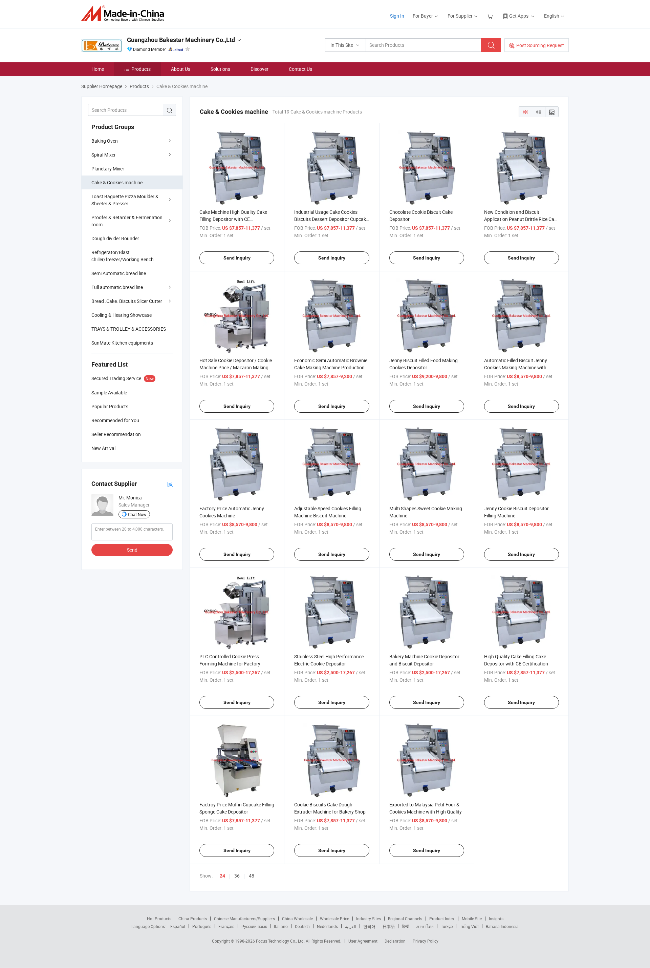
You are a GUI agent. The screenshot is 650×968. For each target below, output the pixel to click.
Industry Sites (368, 918)
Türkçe (447, 926)
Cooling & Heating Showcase (121, 315)
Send (132, 550)
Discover (259, 69)
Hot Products (159, 918)
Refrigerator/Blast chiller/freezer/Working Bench (122, 256)
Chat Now (137, 514)
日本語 (389, 926)
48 (251, 875)
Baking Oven (104, 141)
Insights (496, 918)
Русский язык (254, 926)
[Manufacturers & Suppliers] (124, 13)
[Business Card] (170, 484)
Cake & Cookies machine (117, 182)
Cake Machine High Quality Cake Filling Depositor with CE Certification (233, 219)
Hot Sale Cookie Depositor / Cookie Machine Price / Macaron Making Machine (235, 367)
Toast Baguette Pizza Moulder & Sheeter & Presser (124, 200)
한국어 (369, 926)
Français (226, 926)
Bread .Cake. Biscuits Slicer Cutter (126, 301)
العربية (350, 926)
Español (177, 926)
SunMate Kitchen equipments (122, 342)
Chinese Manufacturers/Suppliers (244, 918)
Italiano (281, 926)
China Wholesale (297, 918)
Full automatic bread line (117, 287)
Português (201, 926)
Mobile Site (472, 918)
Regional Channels (405, 918)
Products (141, 69)
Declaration (395, 941)
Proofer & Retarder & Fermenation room (126, 221)
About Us (180, 69)
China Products (192, 918)
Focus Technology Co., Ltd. (281, 941)
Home (97, 69)
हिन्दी (405, 926)
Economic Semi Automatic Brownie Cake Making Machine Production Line (330, 367)
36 (237, 875)
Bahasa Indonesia (502, 926)
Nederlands (327, 926)
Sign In (397, 16)
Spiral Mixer (103, 154)
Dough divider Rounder (115, 238)
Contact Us (300, 69)
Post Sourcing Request (540, 45)
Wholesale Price (334, 918)
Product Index (442, 918)
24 (222, 876)
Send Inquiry (237, 258)
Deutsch (302, 926)
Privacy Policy (425, 941)
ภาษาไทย (425, 926)
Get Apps (518, 16)
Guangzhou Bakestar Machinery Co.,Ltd (181, 39)
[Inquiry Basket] (490, 16)
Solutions (220, 69)
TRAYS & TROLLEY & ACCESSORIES (128, 329)
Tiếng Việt (469, 926)
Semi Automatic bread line (118, 273)
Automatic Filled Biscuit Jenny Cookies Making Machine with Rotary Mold (515, 367)
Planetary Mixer (107, 168)
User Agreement (362, 941)
